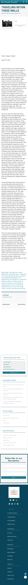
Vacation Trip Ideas (9, 369)
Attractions (7, 362)
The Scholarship (11, 520)
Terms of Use (10, 575)
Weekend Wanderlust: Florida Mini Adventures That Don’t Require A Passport (13, 398)
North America (6, 296)
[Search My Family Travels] (23, 2)
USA (10, 296)
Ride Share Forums (11, 536)
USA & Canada (6, 415)
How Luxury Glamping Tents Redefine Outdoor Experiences (13, 389)
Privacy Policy (10, 579)
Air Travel (9, 533)
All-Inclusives (10, 548)
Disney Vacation (11, 552)
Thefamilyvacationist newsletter (10, 435)
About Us (9, 568)
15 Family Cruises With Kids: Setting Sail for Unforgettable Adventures (12, 402)
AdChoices (11, 509)
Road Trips (10, 559)
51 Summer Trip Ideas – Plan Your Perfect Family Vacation (13, 385)
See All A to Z (14, 372)
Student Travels (11, 524)
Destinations (7, 367)
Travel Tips (10, 540)
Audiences (6, 364)
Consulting (9, 556)
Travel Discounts (11, 517)
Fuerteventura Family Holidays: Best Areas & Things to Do (12, 394)
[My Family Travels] (14, 492)
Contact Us (9, 571)
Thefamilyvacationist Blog (8, 445)
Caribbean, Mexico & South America (10, 418)
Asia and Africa (6, 423)
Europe (4, 420)
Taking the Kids (6, 440)
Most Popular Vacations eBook (9, 442)
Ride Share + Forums (7, 437)
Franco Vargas (10, 13)
